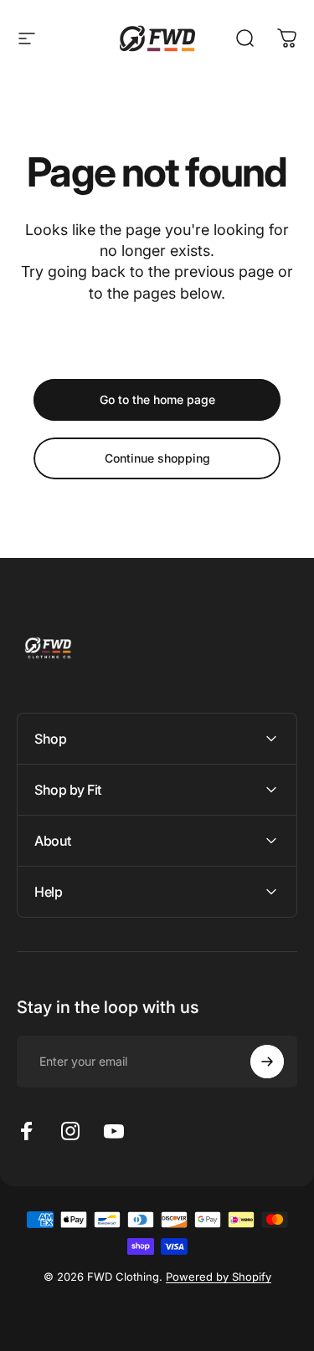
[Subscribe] (267, 1061)
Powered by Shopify (218, 1276)
